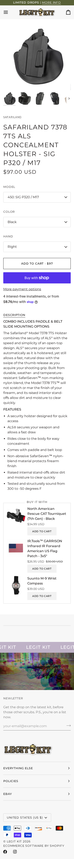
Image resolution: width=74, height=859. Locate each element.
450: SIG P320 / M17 (23, 197)
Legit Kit (14, 841)
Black (12, 222)
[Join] (67, 725)
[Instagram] (15, 852)
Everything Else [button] (18, 768)
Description (14, 315)
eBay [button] (7, 794)
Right (12, 247)
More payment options (22, 289)
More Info (51, 2)
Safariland (12, 117)
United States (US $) (25, 817)
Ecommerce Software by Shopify (33, 846)
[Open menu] (9, 12)
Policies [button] (10, 781)
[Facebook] (5, 852)
